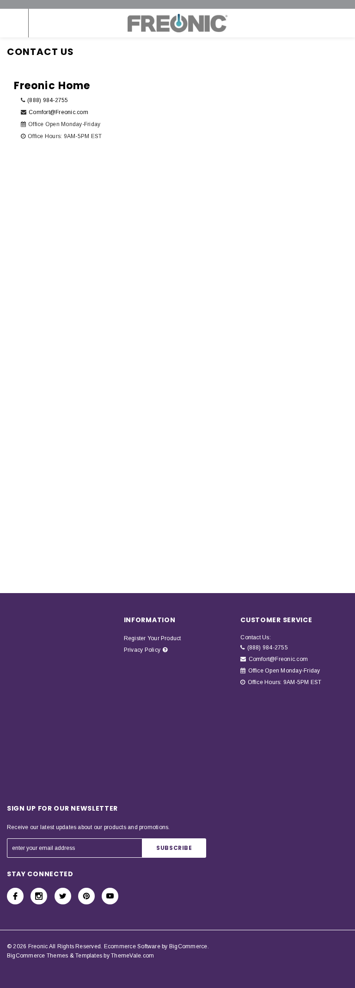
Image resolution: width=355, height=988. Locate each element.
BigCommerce (188, 946)
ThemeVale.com (132, 955)
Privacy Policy (142, 650)
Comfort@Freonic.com (58, 112)
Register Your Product (152, 638)
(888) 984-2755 (47, 100)
